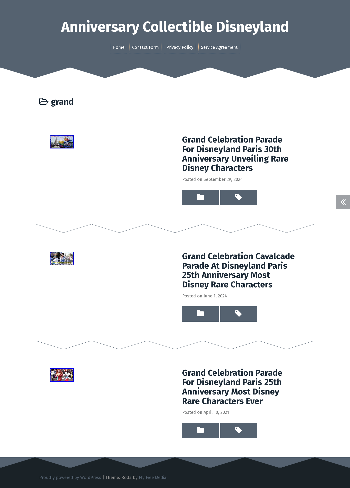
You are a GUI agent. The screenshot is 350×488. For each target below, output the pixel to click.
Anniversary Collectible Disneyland (175, 26)
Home (119, 47)
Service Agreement (219, 47)
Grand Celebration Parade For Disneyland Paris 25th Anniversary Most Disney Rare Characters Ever (232, 387)
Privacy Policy (179, 47)
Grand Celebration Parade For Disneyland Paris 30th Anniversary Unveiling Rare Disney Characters (235, 153)
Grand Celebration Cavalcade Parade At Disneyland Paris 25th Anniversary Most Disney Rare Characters (238, 270)
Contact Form (145, 47)
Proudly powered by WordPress (70, 477)
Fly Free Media (152, 477)
